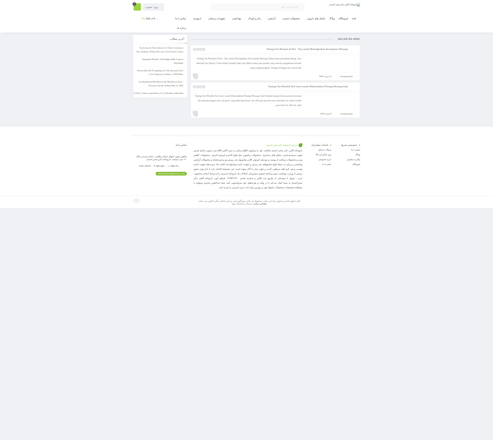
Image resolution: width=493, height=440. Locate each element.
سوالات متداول (324, 150)
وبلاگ (357, 154)
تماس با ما (355, 150)
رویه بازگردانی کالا (323, 154)
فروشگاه (356, 164)
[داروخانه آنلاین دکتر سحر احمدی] (344, 4)
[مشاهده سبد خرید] (137, 7)
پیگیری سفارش (353, 159)
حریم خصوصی (324, 159)
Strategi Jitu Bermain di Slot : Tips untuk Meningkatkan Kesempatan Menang (307, 49)
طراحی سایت (260, 203)
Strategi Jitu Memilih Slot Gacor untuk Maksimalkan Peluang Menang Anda (308, 86)
